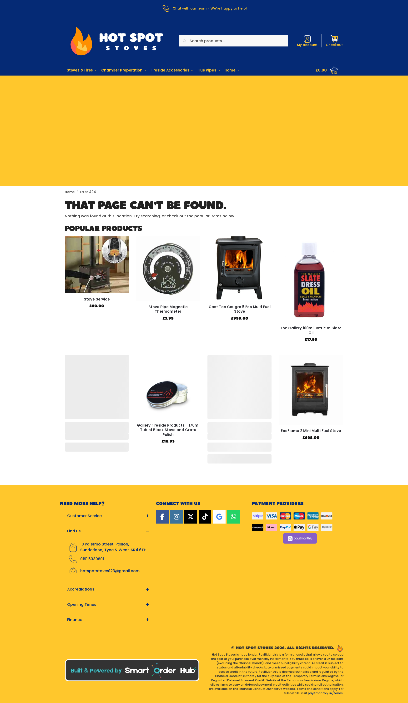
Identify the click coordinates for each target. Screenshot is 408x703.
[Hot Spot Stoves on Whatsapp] (233, 517)
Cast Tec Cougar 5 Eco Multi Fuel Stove (240, 309)
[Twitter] (190, 517)
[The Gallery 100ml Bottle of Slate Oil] (311, 279)
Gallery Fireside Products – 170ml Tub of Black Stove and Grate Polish (168, 430)
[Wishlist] (121, 243)
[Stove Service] (97, 264)
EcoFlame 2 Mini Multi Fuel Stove (311, 430)
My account (307, 44)
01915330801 (204, 91)
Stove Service (97, 299)
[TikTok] (205, 517)
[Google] (219, 517)
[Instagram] (176, 517)
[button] (327, 70)
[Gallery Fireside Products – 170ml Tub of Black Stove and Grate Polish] (168, 387)
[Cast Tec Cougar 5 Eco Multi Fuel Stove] (239, 268)
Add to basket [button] (96, 316)
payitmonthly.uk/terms (325, 693)
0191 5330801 (92, 559)
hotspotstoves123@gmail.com (110, 571)
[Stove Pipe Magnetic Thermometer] (168, 268)
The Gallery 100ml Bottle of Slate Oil (311, 330)
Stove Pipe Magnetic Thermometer (168, 309)
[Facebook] (162, 517)
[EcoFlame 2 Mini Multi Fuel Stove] (311, 390)
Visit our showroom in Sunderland (204, 105)
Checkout (334, 44)
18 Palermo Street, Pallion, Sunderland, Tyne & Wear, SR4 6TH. (113, 547)
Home (70, 192)
